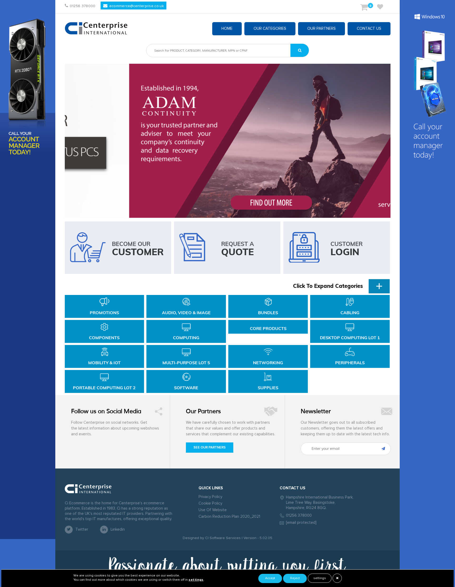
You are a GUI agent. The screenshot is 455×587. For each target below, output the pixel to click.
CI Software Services (222, 538)
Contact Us (369, 29)
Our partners (321, 29)
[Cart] (364, 8)
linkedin (118, 529)
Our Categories (270, 29)
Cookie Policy (210, 503)
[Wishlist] (380, 8)
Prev (71, 141)
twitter (81, 529)
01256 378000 (299, 515)
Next (383, 141)
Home (227, 29)
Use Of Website (213, 510)
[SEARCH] (299, 50)
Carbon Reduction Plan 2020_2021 (229, 517)
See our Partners (210, 447)
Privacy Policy (210, 497)
